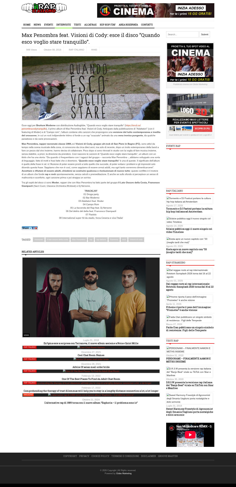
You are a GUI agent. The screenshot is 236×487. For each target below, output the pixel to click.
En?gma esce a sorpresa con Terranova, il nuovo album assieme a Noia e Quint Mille (91, 343)
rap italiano (101, 239)
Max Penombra (78, 239)
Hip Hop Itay (108, 24)
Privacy (84, 456)
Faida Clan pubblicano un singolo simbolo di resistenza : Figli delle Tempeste (190, 329)
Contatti (147, 24)
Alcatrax (90, 24)
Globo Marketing (123, 473)
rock (124, 239)
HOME (27, 24)
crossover (39, 239)
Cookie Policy (100, 456)
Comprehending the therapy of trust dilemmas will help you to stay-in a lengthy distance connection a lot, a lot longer (91, 390)
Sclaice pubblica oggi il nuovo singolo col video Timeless (189, 230)
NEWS (37, 24)
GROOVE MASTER (168, 456)
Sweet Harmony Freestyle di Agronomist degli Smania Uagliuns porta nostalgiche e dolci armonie (189, 411)
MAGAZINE (28, 395)
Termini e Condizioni (125, 456)
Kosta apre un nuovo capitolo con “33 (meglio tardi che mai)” (186, 251)
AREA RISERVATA (128, 24)
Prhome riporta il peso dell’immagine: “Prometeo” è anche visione (188, 309)
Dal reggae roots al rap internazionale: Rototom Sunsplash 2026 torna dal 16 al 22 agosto (190, 286)
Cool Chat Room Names (91, 355)
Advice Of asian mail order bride (91, 367)
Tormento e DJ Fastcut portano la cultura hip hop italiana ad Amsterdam (189, 210)
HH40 (94, 49)
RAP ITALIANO (76, 49)
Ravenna (114, 239)
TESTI (77, 24)
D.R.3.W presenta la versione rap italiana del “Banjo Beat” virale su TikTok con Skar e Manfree (190, 385)
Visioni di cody (136, 239)
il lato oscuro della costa (57, 239)
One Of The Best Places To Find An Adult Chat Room (91, 378)
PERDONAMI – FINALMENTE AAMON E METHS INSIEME (188, 360)
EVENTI (48, 24)
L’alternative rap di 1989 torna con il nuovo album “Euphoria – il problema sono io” (91, 402)
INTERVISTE (63, 24)
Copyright (70, 456)
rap (90, 239)
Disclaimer (148, 456)
